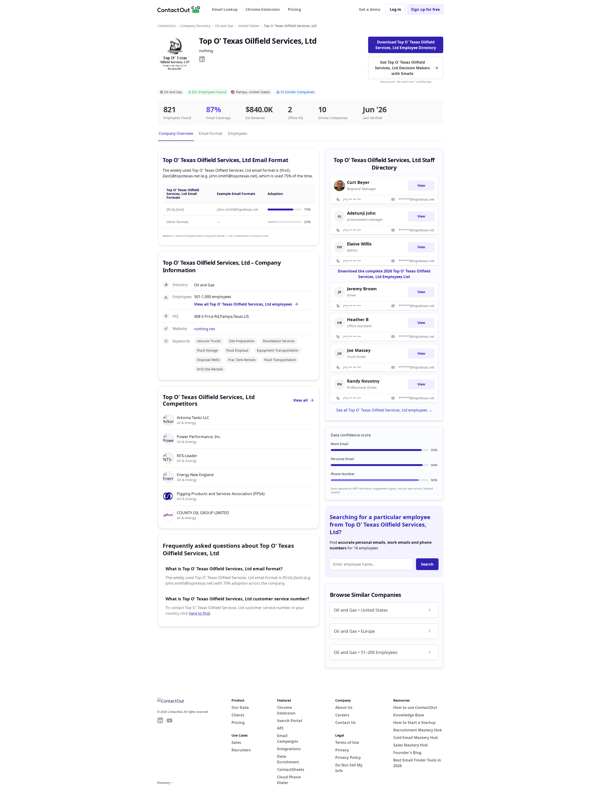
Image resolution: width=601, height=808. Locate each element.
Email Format (210, 133)
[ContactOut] (180, 9)
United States (248, 25)
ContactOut (167, 25)
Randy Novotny (363, 381)
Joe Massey (358, 350)
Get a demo (369, 9)
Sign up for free (425, 9)
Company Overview (176, 133)
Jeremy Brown (362, 288)
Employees (237, 133)
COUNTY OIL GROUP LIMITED (203, 512)
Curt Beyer (358, 182)
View (421, 185)
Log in (395, 9)
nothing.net (204, 328)
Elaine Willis (359, 243)
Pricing (294, 9)
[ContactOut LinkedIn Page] (160, 748)
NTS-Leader (187, 455)
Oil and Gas (224, 25)
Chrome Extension (263, 9)
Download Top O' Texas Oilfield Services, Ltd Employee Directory (405, 44)
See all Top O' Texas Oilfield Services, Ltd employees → (384, 410)
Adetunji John (361, 213)
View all (300, 400)
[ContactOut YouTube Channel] (169, 748)
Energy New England (195, 474)
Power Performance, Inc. (199, 436)
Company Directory (195, 25)
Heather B (358, 319)
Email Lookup (225, 9)
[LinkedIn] (202, 59)
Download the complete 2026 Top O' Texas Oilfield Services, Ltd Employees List (384, 273)
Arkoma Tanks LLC (193, 417)
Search (427, 564)
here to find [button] (199, 613)
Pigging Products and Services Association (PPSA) (221, 493)
